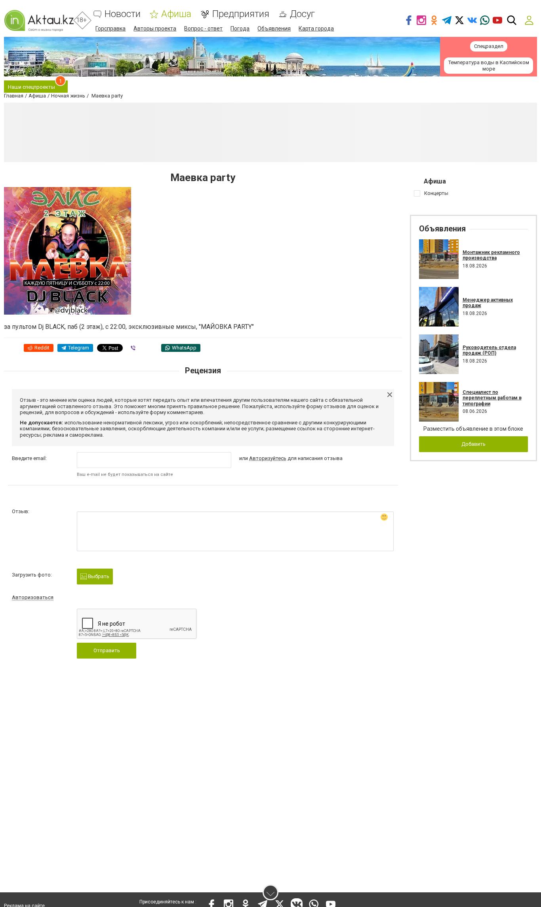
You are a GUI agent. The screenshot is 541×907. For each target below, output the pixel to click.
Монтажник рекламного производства (491, 255)
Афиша (176, 14)
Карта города (316, 28)
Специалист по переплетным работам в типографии (492, 398)
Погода (240, 28)
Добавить (473, 444)
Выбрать (98, 576)
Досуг (302, 14)
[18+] (39, 20)
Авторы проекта (154, 28)
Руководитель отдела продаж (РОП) (489, 350)
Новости (123, 14)
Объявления (274, 28)
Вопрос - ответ (203, 28)
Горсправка (110, 28)
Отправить (106, 650)
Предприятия (240, 14)
